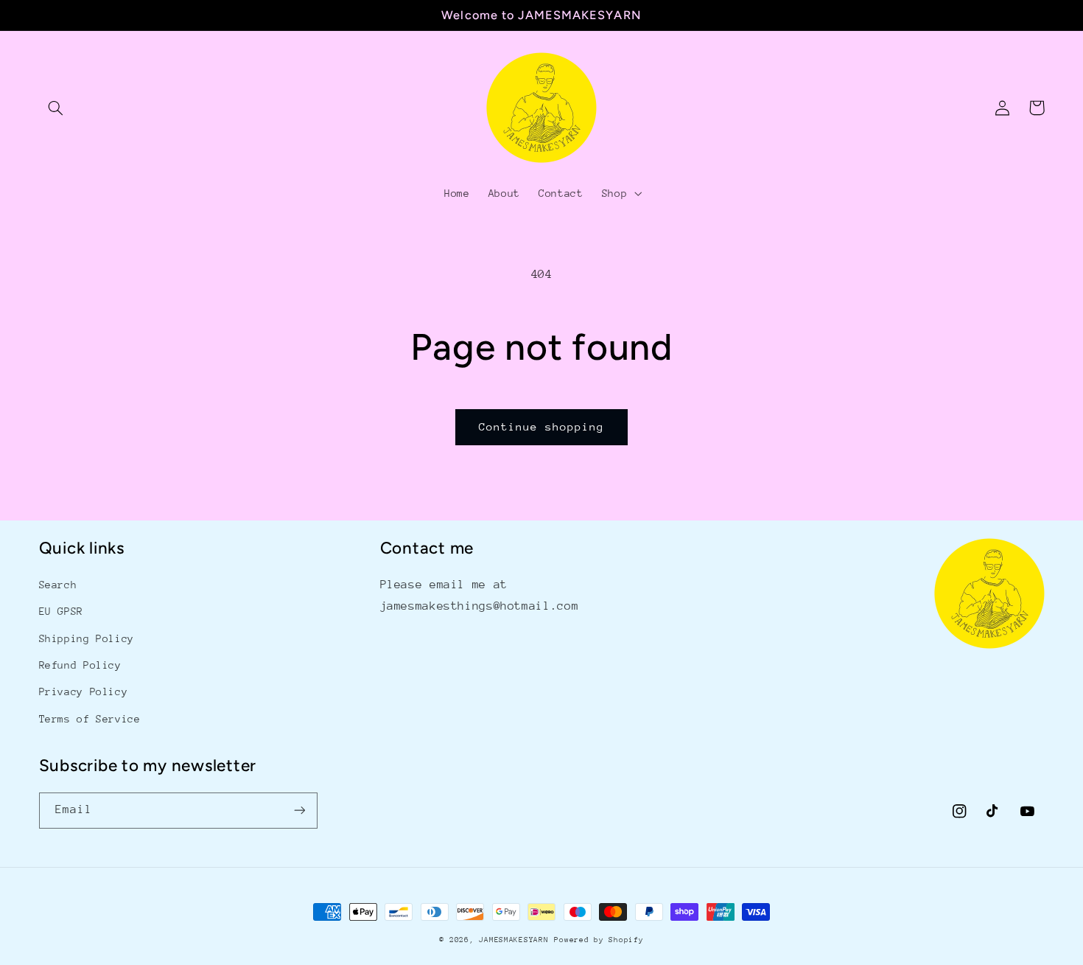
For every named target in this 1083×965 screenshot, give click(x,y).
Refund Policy (80, 665)
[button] (56, 108)
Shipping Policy (86, 638)
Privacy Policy (83, 691)
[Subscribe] (299, 810)
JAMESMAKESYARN (513, 940)
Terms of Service (90, 719)
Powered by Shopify (598, 940)
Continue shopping (542, 426)
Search (58, 585)
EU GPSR (61, 611)
